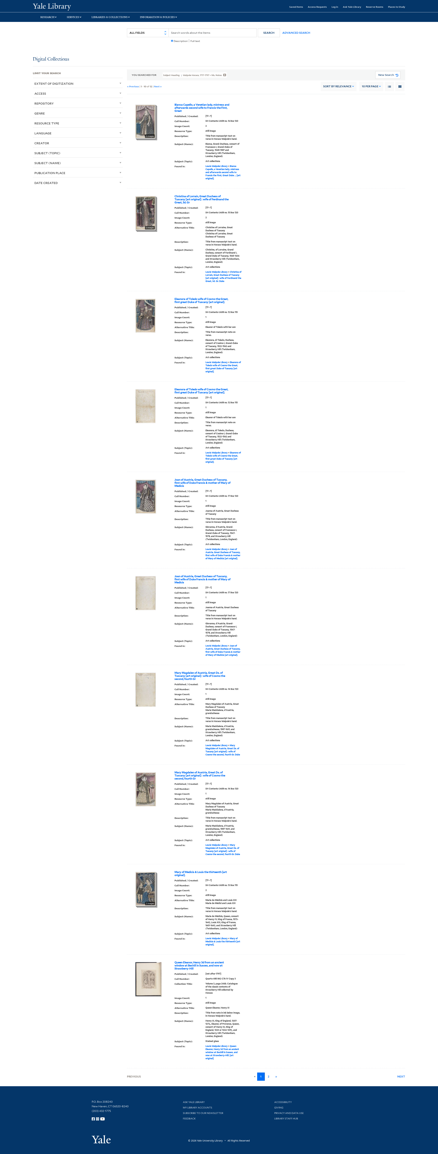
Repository (44, 103)
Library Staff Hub (286, 1118)
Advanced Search (296, 32)
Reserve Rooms (374, 6)
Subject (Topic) (47, 153)
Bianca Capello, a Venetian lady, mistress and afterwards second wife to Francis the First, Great (202, 107)
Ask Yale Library (352, 6)
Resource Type (46, 123)
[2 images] (145, 121)
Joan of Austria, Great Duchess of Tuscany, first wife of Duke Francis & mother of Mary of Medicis (202, 482)
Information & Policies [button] (157, 17)
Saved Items (296, 6)
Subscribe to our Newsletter (203, 1113)
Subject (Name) (47, 163)
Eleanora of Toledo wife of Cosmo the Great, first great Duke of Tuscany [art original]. (201, 300)
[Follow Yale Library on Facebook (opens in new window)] (93, 1118)
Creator (41, 143)
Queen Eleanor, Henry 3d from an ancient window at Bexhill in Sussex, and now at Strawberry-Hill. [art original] (222, 1052)
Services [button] (73, 17)
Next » (158, 86)
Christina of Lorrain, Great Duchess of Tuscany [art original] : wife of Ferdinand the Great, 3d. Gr (202, 199)
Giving (278, 1107)
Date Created (46, 183)
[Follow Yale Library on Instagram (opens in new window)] (97, 1118)
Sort (337, 86)
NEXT (401, 1076)
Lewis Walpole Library (216, 166)
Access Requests (317, 6)
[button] (269, 32)
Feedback (189, 1118)
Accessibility (283, 1102)
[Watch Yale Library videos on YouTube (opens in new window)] (102, 1118)
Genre (39, 113)
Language (42, 133)
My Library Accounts (197, 1107)
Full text (195, 41)
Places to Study (396, 6)
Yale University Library (61, 6)
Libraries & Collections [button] (110, 17)
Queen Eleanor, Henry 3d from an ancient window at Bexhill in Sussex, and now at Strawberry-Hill (199, 965)
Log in (335, 6)
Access (40, 93)
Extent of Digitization (53, 83)
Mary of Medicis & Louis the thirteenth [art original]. (201, 874)
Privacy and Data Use (289, 1113)
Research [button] (47, 17)
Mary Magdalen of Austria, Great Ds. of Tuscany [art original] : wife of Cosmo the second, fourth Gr (200, 676)
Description (180, 41)
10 (370, 86)
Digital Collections (51, 59)
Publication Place (49, 173)
